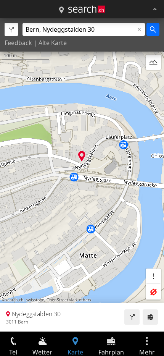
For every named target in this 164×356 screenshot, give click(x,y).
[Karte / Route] (61, 10)
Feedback (18, 43)
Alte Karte (53, 43)
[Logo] (86, 9)
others (85, 300)
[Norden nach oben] (153, 80)
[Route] (132, 317)
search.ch (14, 300)
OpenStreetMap (62, 300)
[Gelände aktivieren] (153, 62)
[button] (81, 156)
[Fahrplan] (150, 317)
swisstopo (35, 300)
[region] (82, 175)
